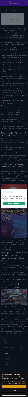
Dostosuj (14, 390)
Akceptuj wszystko (14, 386)
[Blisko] (26, 373)
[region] (14, 384)
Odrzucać (14, 394)
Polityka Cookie (21, 383)
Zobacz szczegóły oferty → (14, 203)
